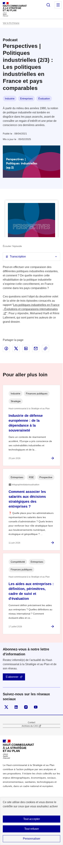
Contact (31, 722)
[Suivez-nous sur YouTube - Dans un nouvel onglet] (35, 707)
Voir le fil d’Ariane (11, 23)
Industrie (10, 98)
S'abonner (12, 676)
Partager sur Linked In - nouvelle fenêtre (25, 348)
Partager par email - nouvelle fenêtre (35, 348)
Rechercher (48, 4)
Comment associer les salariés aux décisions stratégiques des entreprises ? (27, 499)
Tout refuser (31, 828)
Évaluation (44, 98)
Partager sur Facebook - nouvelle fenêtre (6, 348)
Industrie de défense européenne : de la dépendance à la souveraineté (26, 423)
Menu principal (58, 4)
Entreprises (26, 98)
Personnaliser (31, 838)
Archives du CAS (30, 726)
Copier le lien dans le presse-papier (45, 348)
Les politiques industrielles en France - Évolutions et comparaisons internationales (31, 307)
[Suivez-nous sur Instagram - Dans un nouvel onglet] (25, 707)
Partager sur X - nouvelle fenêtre (16, 348)
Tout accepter (31, 818)
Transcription (18, 256)
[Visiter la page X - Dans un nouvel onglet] (6, 707)
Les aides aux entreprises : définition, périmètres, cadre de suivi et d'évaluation (31, 591)
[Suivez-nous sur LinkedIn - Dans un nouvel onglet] (16, 707)
